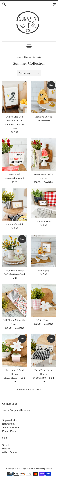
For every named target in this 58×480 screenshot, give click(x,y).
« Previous (22, 389)
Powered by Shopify (44, 469)
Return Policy (8, 424)
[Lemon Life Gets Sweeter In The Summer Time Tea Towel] (14, 97)
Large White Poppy (14, 270)
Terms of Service (10, 427)
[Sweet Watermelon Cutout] (43, 154)
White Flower (43, 320)
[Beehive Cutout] (43, 97)
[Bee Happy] (43, 251)
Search (5, 445)
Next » (38, 389)
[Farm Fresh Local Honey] (43, 350)
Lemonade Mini (14, 224)
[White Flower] (43, 300)
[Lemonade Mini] (14, 204)
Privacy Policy (9, 431)
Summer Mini (43, 221)
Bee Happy (43, 270)
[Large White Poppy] (14, 251)
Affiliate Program (10, 452)
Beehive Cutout (43, 116)
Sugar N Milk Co (28, 469)
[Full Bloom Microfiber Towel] (14, 300)
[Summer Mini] (43, 203)
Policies (6, 448)
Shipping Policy (9, 420)
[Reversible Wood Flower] (14, 350)
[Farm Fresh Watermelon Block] (14, 154)
